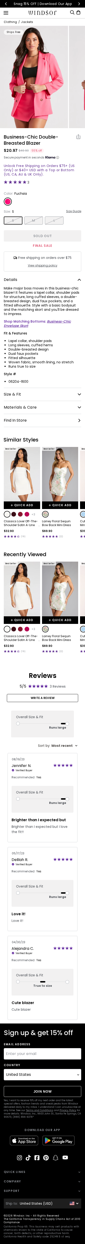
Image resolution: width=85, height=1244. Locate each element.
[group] (34, 77)
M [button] (33, 220)
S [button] (13, 220)
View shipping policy (42, 265)
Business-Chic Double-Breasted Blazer (31, 140)
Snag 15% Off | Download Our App (42, 3)
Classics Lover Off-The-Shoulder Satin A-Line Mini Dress (21, 523)
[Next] (78, 3)
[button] (7, 514)
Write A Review (43, 698)
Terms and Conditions (39, 1110)
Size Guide (73, 211)
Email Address (17, 1044)
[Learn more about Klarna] (57, 157)
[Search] (72, 12)
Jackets (27, 22)
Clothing (10, 22)
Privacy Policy (68, 1110)
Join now (43, 1091)
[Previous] (6, 3)
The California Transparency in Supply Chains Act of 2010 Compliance (42, 1220)
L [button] (54, 220)
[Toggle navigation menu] (6, 12)
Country (12, 1065)
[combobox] (57, 745)
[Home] (42, 12)
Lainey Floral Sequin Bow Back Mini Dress (56, 523)
